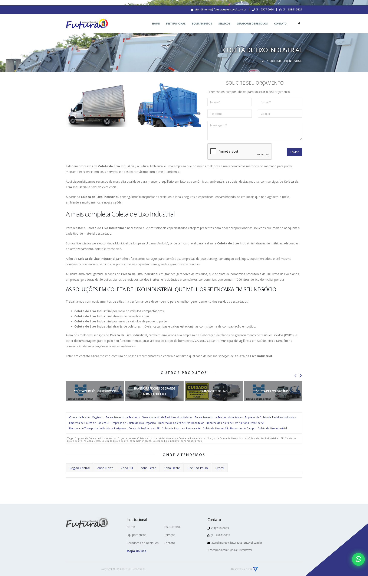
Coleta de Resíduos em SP (144, 428)
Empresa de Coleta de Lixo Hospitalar (181, 423)
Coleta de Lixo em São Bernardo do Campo (229, 428)
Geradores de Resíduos (252, 23)
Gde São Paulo (197, 468)
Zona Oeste (172, 468)
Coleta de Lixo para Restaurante (181, 428)
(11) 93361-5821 (292, 9)
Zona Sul (127, 468)
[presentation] (296, 375)
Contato (280, 23)
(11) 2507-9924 (264, 9)
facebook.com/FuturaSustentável (230, 550)
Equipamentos (202, 23)
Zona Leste (148, 468)
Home (156, 23)
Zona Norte (105, 468)
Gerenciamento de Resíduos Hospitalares (167, 417)
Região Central (79, 468)
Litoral (219, 468)
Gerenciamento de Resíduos (122, 417)
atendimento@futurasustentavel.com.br (220, 9)
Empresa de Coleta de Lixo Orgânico (134, 423)
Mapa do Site (136, 551)
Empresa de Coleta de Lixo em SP (89, 423)
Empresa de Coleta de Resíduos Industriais (270, 417)
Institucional (175, 23)
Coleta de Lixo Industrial (272, 428)
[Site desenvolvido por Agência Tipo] (255, 568)
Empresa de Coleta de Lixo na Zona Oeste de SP (235, 423)
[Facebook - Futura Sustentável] (299, 23)
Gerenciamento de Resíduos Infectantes (218, 417)
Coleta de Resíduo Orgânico (86, 417)
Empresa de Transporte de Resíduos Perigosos (97, 428)
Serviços (224, 23)
